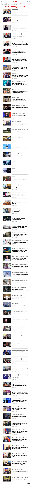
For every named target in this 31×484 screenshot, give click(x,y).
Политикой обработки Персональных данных (20, 3)
